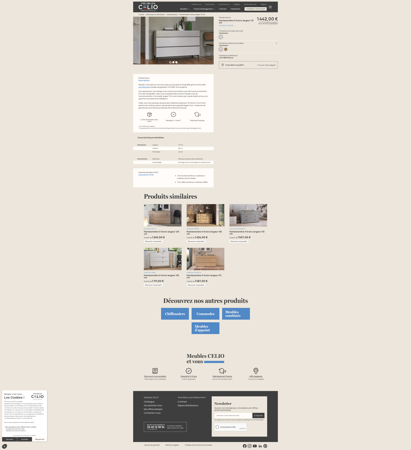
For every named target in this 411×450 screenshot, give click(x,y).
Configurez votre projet (255, 9)
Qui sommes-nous (224, 4)
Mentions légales (172, 445)
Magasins (264, 4)
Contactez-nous (196, 4)
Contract (182, 401)
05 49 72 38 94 (156, 427)
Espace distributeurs (188, 405)
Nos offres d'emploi (153, 409)
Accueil (141, 14)
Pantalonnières (172, 14)
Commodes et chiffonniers (155, 14)
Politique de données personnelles (198, 445)
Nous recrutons (209, 4)
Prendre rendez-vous (250, 4)
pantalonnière (144, 87)
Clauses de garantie (152, 445)
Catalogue (237, 4)
